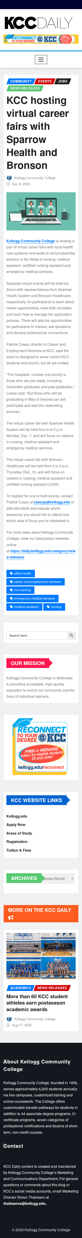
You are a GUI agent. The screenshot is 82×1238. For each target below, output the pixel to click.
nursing (56, 606)
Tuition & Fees (18, 850)
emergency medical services (34, 598)
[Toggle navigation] (41, 59)
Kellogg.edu (16, 816)
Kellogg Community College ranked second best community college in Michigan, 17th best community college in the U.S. (41, 1005)
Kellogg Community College (35, 177)
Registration (17, 841)
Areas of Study (19, 833)
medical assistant (26, 606)
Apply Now (15, 824)
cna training (22, 590)
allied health (22, 573)
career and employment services (37, 581)
